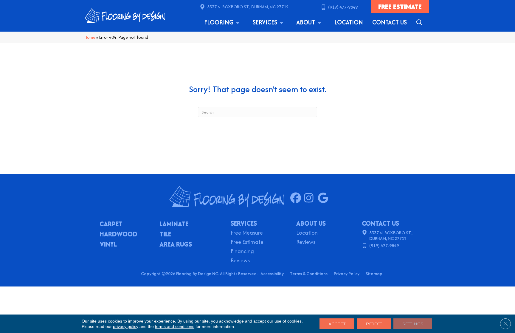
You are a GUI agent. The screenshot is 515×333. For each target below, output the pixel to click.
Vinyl (108, 245)
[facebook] (297, 198)
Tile (165, 234)
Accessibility (272, 273)
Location (348, 22)
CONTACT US (380, 223)
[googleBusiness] (324, 198)
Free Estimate (247, 242)
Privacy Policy (346, 273)
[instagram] (310, 198)
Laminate (173, 224)
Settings (412, 323)
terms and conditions (174, 326)
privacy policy (125, 326)
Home (90, 37)
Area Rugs (175, 245)
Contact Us (389, 22)
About (306, 22)
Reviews (240, 261)
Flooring (219, 22)
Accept (336, 323)
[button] (420, 22)
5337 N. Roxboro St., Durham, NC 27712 (247, 7)
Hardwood (118, 234)
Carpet (111, 224)
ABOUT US (311, 223)
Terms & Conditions (309, 273)
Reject (374, 323)
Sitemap (374, 273)
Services (266, 22)
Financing (242, 251)
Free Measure (247, 233)
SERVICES (244, 223)
